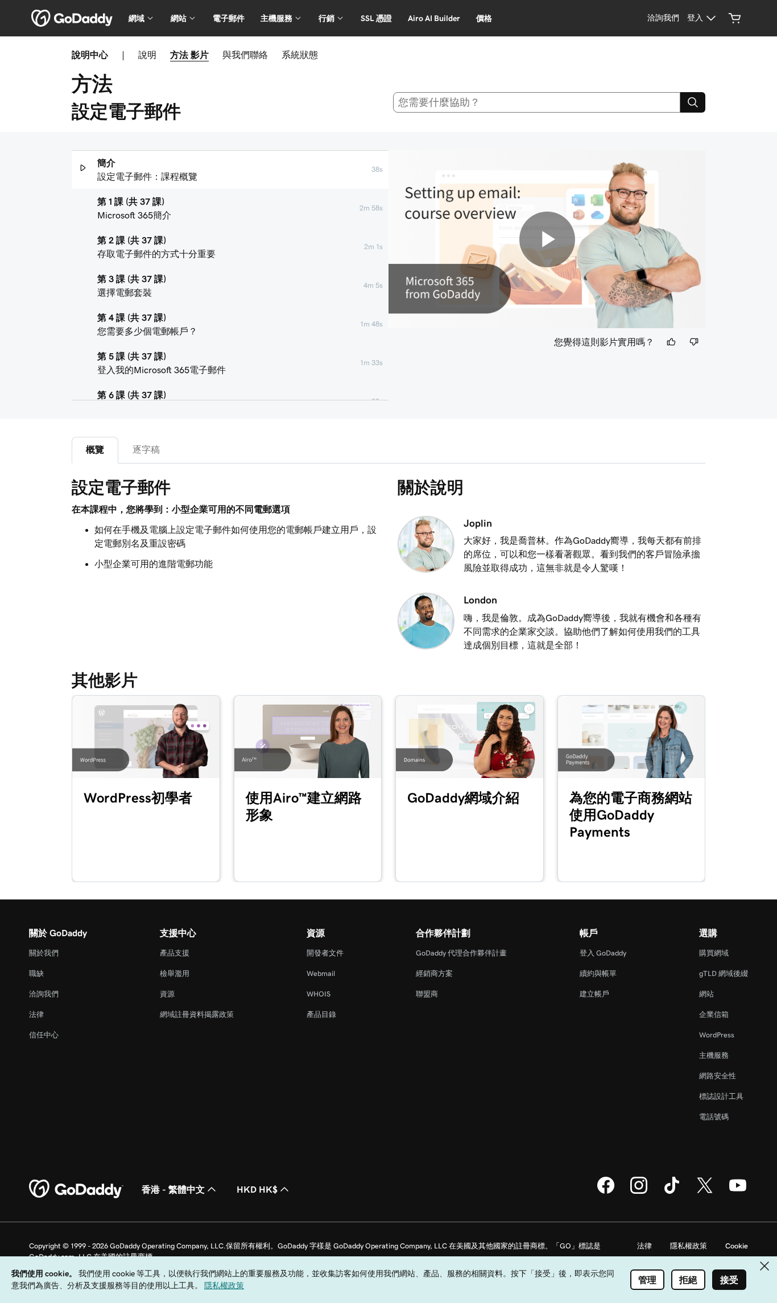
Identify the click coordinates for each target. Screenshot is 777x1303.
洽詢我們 (44, 994)
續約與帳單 (598, 973)
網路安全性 (717, 1075)
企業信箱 (714, 1014)
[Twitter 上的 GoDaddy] (705, 1192)
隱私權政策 (688, 1246)
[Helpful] (671, 342)
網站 (706, 994)
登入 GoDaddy (603, 953)
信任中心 (44, 1035)
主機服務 (714, 1055)
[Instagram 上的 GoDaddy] (639, 1192)
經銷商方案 (434, 973)
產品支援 (174, 953)
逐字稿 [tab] (146, 449)
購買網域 (714, 953)
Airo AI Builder (434, 18)
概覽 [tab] (95, 449)
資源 (167, 994)
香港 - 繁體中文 (173, 1189)
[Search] (692, 102)
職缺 (36, 973)
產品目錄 (321, 1014)
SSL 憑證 (376, 18)
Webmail (321, 973)
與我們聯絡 (245, 54)
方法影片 (189, 54)
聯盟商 (427, 994)
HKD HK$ (257, 1189)
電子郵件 (229, 18)
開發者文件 (325, 953)
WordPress (716, 1035)
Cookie (736, 1246)
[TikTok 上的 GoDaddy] (672, 1192)
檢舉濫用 (174, 973)
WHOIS (318, 994)
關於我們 (44, 953)
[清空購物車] (735, 18)
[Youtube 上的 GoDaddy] (738, 1192)
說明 (147, 54)
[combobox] (537, 102)
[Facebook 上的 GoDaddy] (606, 1192)
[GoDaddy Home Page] (76, 1189)
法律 (36, 1014)
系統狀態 (300, 54)
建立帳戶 (594, 994)
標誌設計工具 (721, 1096)
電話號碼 (714, 1116)
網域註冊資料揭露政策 (197, 1014)
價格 (484, 18)
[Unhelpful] (694, 342)
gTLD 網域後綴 (723, 973)
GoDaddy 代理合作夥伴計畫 (461, 953)
